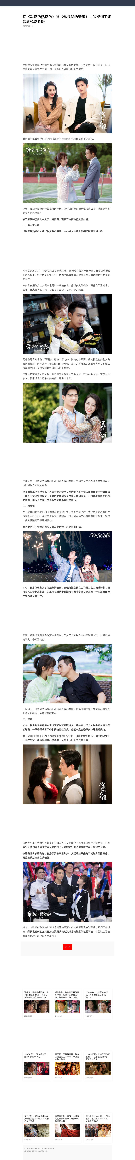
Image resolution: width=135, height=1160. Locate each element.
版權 (46, 1151)
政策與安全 (33, 1151)
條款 (39, 1151)
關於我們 (27, 1151)
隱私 (42, 1151)
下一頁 (67, 947)
